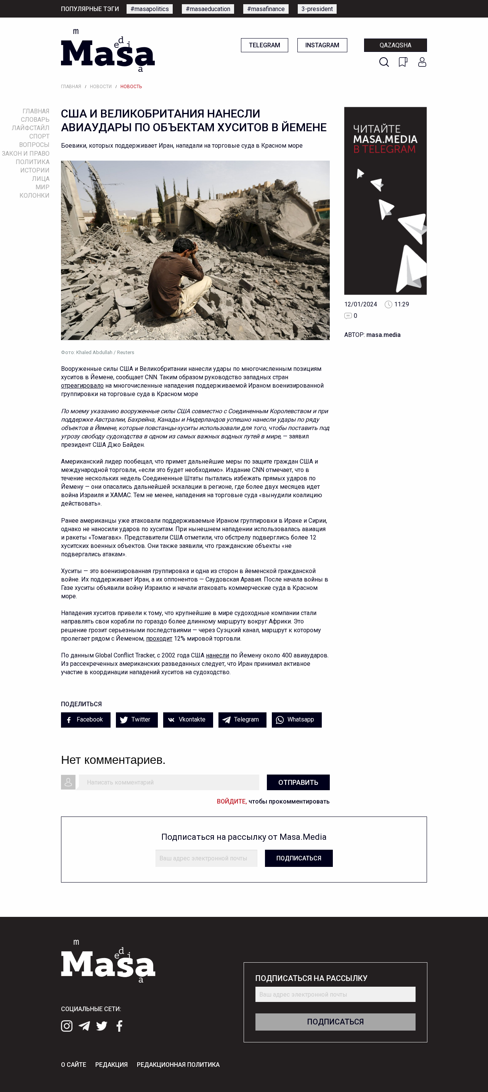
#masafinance (266, 9)
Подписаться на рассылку (311, 978)
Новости (101, 86)
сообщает (129, 377)
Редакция (111, 1064)
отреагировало (82, 385)
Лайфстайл (31, 128)
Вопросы (34, 144)
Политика (33, 162)
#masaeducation (208, 9)
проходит (159, 638)
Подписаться (298, 858)
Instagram (322, 45)
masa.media (383, 334)
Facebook (89, 719)
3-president (317, 9)
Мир (42, 187)
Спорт (39, 136)
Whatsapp (300, 719)
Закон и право (26, 153)
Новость (131, 86)
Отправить (298, 782)
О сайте (73, 1064)
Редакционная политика (178, 1064)
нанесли (217, 655)
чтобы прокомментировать (273, 801)
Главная (71, 86)
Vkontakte (191, 719)
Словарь (35, 119)
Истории (35, 170)
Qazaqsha (395, 45)
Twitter (140, 719)
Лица (41, 178)
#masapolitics (149, 9)
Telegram (264, 45)
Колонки (34, 195)
